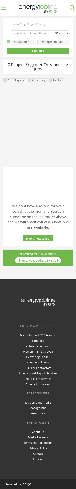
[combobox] (31, 33)
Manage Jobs (38, 408)
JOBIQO (26, 484)
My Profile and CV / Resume (38, 335)
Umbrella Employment (38, 379)
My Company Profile (38, 402)
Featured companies (38, 346)
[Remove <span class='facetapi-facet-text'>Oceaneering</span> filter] (29, 80)
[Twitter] (32, 314)
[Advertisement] (38, 125)
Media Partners (38, 437)
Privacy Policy (38, 448)
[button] (9, 42)
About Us (38, 432)
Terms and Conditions (38, 443)
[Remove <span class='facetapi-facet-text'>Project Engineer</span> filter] (5, 80)
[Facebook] (26, 314)
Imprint (38, 459)
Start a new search (38, 238)
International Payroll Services (38, 373)
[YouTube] (51, 314)
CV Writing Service (38, 357)
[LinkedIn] (39, 314)
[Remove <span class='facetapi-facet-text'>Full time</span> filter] (50, 80)
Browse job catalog (38, 384)
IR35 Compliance (38, 362)
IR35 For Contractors (38, 368)
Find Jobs (38, 340)
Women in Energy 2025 (38, 351)
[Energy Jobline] (38, 8)
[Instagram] (45, 314)
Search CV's (38, 413)
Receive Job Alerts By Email (40, 260)
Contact (38, 454)
